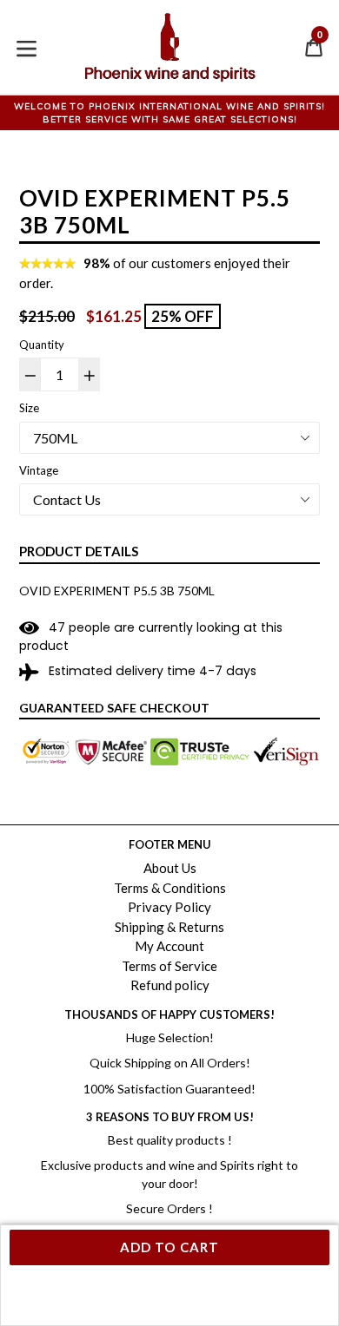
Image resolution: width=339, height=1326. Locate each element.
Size (29, 408)
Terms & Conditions (170, 888)
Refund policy (169, 985)
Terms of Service (169, 966)
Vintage (38, 470)
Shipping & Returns (169, 927)
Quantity (41, 344)
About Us (169, 868)
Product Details (78, 551)
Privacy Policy (169, 907)
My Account (169, 946)
